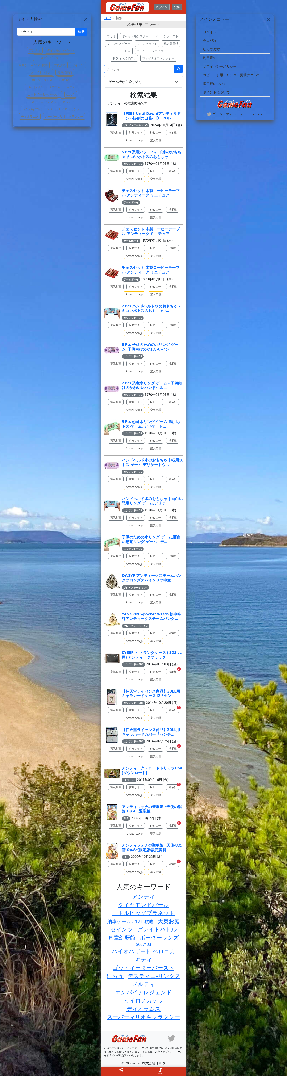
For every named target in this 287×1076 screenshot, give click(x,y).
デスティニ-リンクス (154, 976)
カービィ (125, 51)
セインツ (121, 929)
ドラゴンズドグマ (124, 58)
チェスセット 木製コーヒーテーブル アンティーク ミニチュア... (151, 193)
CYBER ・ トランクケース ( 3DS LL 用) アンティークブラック (152, 655)
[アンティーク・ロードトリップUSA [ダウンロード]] (112, 774)
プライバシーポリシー (220, 66)
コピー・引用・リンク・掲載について (231, 75)
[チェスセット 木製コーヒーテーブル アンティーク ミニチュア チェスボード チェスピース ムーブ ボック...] (112, 196)
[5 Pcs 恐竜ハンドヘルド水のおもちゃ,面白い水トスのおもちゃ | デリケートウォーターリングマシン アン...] (112, 157)
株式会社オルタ (154, 1063)
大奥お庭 (169, 921)
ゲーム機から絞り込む (125, 81)
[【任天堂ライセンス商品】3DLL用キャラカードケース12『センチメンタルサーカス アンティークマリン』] (112, 697)
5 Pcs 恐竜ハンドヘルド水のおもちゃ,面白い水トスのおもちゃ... (151, 154)
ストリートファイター (151, 51)
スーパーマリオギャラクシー (143, 1017)
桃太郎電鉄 (171, 44)
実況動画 (115, 132)
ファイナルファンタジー (158, 58)
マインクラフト (147, 44)
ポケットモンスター (135, 36)
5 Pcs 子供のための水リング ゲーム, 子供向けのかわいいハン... (150, 347)
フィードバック (251, 114)
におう (115, 976)
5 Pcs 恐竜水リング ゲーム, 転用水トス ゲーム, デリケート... (151, 424)
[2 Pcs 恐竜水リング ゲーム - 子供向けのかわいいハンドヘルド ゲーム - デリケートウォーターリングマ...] (112, 389)
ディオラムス (143, 1008)
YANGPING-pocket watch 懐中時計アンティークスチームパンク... (151, 616)
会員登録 (209, 40)
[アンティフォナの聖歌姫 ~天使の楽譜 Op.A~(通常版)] (112, 812)
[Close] (268, 19)
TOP (107, 18)
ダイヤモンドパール (143, 904)
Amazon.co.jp (134, 140)
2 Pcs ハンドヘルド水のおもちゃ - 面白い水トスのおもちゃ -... (151, 308)
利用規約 (209, 57)
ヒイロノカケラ (143, 1000)
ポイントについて (216, 92)
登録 (177, 7)
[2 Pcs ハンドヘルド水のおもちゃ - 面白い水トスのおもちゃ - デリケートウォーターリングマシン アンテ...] (112, 312)
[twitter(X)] (171, 1038)
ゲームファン (221, 114)
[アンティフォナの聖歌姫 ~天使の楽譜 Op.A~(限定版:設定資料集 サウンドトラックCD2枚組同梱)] (112, 851)
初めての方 (211, 49)
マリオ (111, 36)
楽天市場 (155, 140)
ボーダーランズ (159, 937)
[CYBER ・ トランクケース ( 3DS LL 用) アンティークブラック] (112, 658)
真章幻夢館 (122, 937)
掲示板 (173, 132)
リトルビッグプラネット (143, 913)
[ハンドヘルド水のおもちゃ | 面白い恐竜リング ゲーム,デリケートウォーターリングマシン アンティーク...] (112, 504)
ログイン (162, 7)
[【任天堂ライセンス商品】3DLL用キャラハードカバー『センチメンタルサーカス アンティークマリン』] (112, 735)
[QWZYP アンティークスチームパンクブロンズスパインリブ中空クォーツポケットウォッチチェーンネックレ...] (112, 581)
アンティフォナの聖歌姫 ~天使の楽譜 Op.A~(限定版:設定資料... (152, 847)
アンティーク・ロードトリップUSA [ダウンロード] (152, 770)
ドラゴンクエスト (166, 36)
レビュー (155, 132)
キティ (143, 959)
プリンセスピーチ (118, 44)
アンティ (143, 896)
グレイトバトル (157, 929)
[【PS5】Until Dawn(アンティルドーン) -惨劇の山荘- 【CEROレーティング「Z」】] (112, 119)
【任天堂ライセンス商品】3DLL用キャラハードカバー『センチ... (151, 732)
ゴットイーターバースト (143, 967)
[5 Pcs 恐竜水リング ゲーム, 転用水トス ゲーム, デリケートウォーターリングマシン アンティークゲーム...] (112, 427)
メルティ (143, 984)
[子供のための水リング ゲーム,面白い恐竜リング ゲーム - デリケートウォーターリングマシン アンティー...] (112, 543)
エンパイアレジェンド (143, 992)
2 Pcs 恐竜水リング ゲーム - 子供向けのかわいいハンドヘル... (152, 385)
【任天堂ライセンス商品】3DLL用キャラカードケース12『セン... (151, 693)
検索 (81, 31)
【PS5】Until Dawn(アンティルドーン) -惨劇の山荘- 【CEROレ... (151, 116)
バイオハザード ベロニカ (143, 951)
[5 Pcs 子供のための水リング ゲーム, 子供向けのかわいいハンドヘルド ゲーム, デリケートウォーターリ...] (112, 350)
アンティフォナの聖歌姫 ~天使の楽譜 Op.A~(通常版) (152, 809)
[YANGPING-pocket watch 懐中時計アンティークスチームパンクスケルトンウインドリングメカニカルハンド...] (112, 620)
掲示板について (214, 83)
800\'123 (143, 944)
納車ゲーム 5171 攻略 (130, 921)
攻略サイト (135, 132)
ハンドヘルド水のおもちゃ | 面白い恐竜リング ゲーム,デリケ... (152, 501)
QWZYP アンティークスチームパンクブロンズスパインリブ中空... (152, 578)
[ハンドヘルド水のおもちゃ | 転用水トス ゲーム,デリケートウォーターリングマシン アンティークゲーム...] (112, 466)
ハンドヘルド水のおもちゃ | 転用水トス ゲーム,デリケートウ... (152, 462)
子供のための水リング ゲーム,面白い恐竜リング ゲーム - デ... (151, 539)
